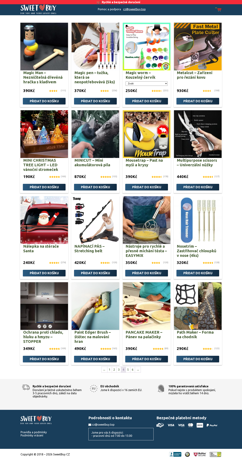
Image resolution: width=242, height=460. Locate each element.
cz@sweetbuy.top (134, 9)
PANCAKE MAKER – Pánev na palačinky (144, 334)
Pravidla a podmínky (34, 432)
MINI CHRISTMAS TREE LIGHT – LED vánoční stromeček (40, 165)
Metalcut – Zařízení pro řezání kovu (194, 74)
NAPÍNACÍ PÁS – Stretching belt (89, 248)
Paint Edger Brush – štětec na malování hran (92, 337)
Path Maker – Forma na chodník (195, 334)
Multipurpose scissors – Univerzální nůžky (197, 162)
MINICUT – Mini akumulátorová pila (92, 162)
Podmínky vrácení (32, 435)
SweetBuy (46, 9)
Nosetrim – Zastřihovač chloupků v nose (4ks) (196, 251)
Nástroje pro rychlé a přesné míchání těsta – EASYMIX (146, 251)
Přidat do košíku (44, 101)
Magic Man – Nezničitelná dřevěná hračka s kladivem (43, 77)
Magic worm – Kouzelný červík (140, 74)
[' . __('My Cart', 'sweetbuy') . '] (218, 10)
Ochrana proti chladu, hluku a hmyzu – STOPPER (43, 337)
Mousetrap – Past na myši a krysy (144, 162)
